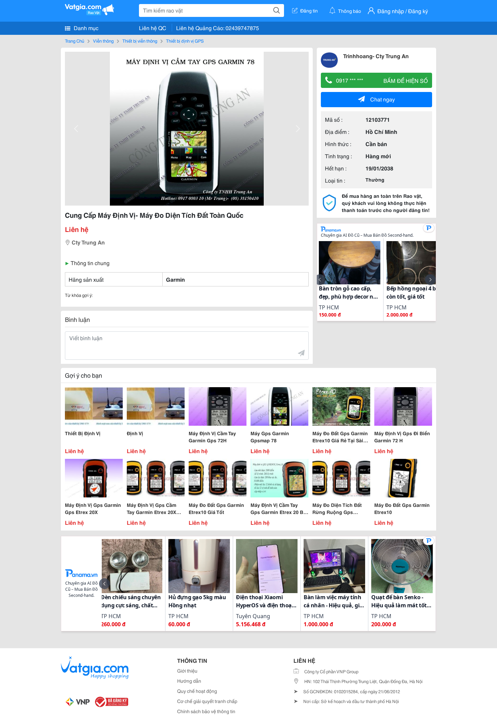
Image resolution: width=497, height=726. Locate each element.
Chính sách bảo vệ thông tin (206, 711)
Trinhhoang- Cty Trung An (376, 56)
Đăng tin (309, 10)
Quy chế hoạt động (197, 690)
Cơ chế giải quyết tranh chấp (207, 701)
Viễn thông (103, 41)
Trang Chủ (74, 41)
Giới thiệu (187, 670)
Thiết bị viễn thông (139, 41)
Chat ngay (382, 99)
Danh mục (85, 27)
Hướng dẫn (189, 680)
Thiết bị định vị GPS (185, 41)
